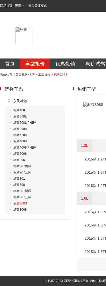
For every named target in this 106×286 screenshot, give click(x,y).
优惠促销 (65, 63)
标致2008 (20, 129)
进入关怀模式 (37, 6)
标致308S (20, 203)
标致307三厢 (22, 197)
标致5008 (20, 154)
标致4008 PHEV (24, 147)
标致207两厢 (22, 166)
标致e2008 (21, 135)
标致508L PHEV (24, 122)
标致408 (19, 110)
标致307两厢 (22, 191)
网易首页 (6, 6)
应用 (18, 6)
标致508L (20, 116)
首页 (10, 63)
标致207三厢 (22, 172)
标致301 (19, 178)
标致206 (19, 160)
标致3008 (20, 209)
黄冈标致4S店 (25, 75)
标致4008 (20, 141)
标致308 (19, 185)
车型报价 (35, 63)
